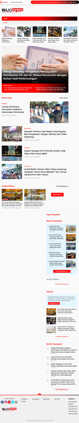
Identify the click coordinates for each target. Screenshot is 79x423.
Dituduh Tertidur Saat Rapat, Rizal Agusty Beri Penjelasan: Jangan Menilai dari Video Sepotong (54, 40)
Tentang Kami (72, 401)
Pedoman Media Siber (73, 413)
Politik (10, 405)
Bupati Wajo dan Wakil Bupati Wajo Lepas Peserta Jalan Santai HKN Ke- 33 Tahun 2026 (57, 263)
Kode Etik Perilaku (73, 406)
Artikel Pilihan (52, 279)
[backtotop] (39, 395)
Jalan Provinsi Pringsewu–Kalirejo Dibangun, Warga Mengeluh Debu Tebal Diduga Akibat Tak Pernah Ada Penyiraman (67, 328)
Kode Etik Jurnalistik (73, 409)
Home (5, 2)
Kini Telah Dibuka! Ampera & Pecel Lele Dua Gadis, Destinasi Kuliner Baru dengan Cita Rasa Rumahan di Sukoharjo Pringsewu (19, 89)
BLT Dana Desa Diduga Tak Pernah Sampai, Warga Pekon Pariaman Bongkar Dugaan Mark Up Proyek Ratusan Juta (57, 254)
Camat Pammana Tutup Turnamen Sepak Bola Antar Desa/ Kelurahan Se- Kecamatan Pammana (57, 245)
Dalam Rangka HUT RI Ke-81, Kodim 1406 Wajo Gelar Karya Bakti (53, 2)
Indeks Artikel (63, 98)
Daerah (49, 292)
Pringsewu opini (8, 69)
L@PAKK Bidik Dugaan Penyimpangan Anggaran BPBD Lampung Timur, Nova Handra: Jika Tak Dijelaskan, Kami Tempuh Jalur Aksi (67, 319)
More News (57, 194)
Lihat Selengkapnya (61, 186)
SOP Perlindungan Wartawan (73, 411)
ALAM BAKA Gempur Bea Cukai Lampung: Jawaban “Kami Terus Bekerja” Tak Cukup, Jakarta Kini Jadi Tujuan (45, 172)
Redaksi (70, 404)
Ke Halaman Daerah (61, 336)
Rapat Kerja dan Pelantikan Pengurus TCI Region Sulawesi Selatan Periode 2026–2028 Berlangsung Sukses (51, 89)
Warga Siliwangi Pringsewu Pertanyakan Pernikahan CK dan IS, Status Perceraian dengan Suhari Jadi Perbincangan (35, 75)
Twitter (13, 404)
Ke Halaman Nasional (61, 284)
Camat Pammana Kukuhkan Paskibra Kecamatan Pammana (23, 40)
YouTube (10, 404)
